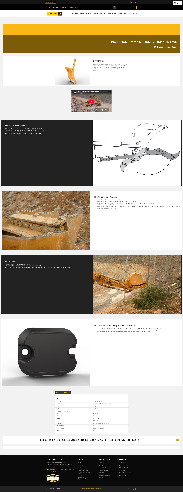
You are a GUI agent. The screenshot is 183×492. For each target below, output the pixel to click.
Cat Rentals (121, 462)
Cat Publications (122, 474)
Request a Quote (81, 464)
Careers (80, 475)
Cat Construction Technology (84, 472)
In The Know (101, 462)
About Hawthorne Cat (103, 467)
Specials (134, 13)
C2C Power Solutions (123, 464)
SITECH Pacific (122, 469)
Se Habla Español (81, 462)
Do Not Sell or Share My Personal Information (91, 488)
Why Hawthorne (102, 465)
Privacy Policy (101, 472)
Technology (89, 13)
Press (100, 469)
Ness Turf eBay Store (123, 467)
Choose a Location (73, 7)
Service (82, 13)
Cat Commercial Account (83, 474)
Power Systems (112, 13)
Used (105, 13)
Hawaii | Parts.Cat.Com (83, 470)
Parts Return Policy (103, 477)
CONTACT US (127, 13)
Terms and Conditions (103, 470)
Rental (96, 13)
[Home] (72, 13)
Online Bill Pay (81, 465)
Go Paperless (81, 467)
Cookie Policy (101, 474)
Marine (120, 13)
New (101, 13)
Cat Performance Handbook (125, 472)
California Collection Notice (104, 475)
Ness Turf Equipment (123, 465)
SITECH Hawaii (122, 470)
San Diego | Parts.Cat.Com (83, 469)
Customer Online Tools (83, 479)
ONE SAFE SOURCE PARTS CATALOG (126, 475)
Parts (76, 13)
